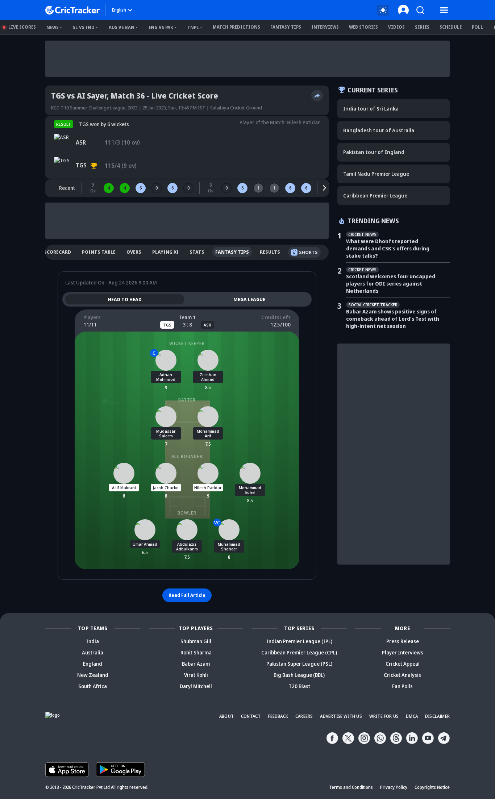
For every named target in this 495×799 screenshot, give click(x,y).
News (52, 27)
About (226, 716)
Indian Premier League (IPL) (299, 641)
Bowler (187, 513)
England (92, 663)
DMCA (412, 716)
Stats (197, 252)
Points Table (99, 252)
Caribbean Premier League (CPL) (299, 652)
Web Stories (363, 27)
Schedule (451, 27)
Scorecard (57, 252)
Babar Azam (196, 663)
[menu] (444, 10)
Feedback (278, 716)
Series (422, 27)
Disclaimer (437, 716)
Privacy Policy (393, 787)
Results (270, 252)
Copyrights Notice (432, 787)
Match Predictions (236, 27)
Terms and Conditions (351, 787)
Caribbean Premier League (375, 195)
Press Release (402, 641)
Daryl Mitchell (196, 686)
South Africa (92, 686)
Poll (477, 27)
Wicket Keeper (187, 343)
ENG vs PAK (161, 27)
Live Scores (22, 27)
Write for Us (384, 716)
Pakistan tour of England (373, 152)
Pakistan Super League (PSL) (299, 663)
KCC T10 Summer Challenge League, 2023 (94, 107)
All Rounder (187, 456)
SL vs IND (84, 27)
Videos (396, 27)
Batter (187, 400)
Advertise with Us (341, 716)
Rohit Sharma (196, 652)
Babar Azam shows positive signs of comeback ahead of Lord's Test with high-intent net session (392, 318)
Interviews (325, 27)
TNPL (193, 27)
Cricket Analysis (402, 674)
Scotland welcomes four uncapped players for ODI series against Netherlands (390, 283)
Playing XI (165, 252)
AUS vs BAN (121, 27)
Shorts (308, 252)
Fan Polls (402, 686)
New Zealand (92, 674)
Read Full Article (187, 595)
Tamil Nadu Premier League (376, 173)
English (119, 10)
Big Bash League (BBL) (299, 674)
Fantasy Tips (285, 27)
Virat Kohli (196, 674)
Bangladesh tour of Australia (378, 130)
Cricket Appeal (403, 663)
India (92, 641)
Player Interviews (402, 652)
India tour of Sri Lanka (371, 108)
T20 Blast (299, 686)
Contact (251, 716)
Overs (133, 252)
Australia (92, 652)
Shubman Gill (195, 641)
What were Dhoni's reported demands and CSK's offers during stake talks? (387, 248)
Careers (304, 716)
